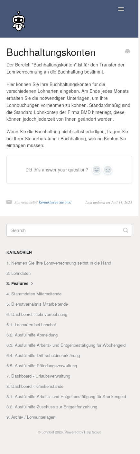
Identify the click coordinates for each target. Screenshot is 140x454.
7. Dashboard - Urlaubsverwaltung (38, 376)
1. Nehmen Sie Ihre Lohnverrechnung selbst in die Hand (58, 263)
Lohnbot (48, 432)
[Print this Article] (127, 52)
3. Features (18, 283)
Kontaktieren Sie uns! (55, 202)
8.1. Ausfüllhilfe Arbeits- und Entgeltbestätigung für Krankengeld (66, 396)
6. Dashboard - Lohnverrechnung (36, 314)
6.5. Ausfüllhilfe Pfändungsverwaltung (41, 365)
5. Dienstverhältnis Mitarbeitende (37, 304)
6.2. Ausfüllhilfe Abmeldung (32, 335)
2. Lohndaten (18, 273)
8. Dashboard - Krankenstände (34, 386)
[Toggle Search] (125, 230)
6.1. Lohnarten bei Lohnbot (31, 324)
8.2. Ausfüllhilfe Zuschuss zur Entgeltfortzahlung (51, 407)
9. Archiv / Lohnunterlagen (30, 417)
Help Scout (92, 432)
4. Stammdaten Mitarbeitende (33, 294)
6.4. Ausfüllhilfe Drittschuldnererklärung (43, 355)
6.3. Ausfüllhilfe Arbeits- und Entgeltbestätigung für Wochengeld (66, 345)
